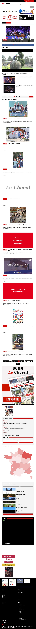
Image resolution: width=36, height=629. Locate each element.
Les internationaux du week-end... (14, 300)
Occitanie (20, 617)
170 (14, 361)
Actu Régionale (16, 4)
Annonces (27, 4)
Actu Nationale (11, 4)
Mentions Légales (30, 626)
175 (25, 361)
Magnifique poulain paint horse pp (21, 504)
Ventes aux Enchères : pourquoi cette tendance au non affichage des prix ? (14, 428)
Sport (4, 4)
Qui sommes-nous (10, 626)
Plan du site (5, 627)
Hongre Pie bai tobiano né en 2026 (21, 494)
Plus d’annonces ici (18, 514)
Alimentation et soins (20, 592)
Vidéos (20, 4)
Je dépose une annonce (18, 486)
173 (21, 361)
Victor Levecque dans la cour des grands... (16, 351)
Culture (19, 594)
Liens (8, 627)
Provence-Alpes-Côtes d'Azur (22, 619)
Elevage (7, 4)
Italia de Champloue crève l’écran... (14, 143)
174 (23, 361)
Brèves (19, 593)
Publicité (19, 626)
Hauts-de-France (21, 612)
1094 (31, 361)
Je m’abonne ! (30, 96)
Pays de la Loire (21, 618)
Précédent (5, 361)
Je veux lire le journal (18, 404)
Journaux (22, 626)
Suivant (18, 363)
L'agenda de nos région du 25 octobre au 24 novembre (11, 435)
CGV (2, 627)
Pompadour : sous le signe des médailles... (16, 118)
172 (19, 361)
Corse (19, 610)
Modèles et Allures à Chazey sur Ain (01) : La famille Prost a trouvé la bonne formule (15, 423)
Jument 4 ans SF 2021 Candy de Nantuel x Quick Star (23, 497)
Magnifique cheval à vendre (20, 510)
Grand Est (20, 611)
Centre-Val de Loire (21, 609)
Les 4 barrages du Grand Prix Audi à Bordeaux (24, 85)
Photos (23, 4)
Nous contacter (15, 626)
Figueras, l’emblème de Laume (8, 430)
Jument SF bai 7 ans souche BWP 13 (21, 491)
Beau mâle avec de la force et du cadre (21, 507)
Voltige (3, 603)
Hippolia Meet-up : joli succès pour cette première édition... (19, 224)
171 (16, 361)
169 (12, 361)
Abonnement (25, 626)
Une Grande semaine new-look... (14, 198)
